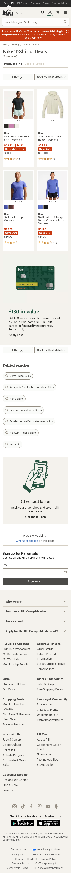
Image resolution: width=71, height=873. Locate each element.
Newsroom (44, 754)
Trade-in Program (13, 724)
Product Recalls (20, 863)
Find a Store (10, 785)
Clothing (15, 44)
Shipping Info (45, 668)
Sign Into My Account (16, 648)
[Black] (6, 126)
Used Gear (9, 719)
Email (5, 564)
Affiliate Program (13, 755)
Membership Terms (17, 867)
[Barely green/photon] (16, 126)
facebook (31, 806)
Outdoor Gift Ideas (15, 684)
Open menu (65, 12)
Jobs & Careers (12, 739)
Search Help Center (15, 779)
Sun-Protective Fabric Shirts (26, 410)
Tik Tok (23, 806)
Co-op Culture (12, 744)
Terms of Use (18, 849)
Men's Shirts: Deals (20, 375)
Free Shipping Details (50, 689)
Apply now (16, 335)
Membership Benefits (16, 664)
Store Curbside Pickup (51, 663)
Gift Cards (9, 689)
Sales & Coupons (48, 684)
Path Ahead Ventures (50, 719)
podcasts (56, 806)
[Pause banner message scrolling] (67, 31)
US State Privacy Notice (46, 854)
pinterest (40, 806)
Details (50, 557)
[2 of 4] (17, 121)
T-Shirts (35, 44)
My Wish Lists (11, 659)
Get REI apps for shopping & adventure (35, 816)
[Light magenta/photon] (11, 126)
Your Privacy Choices (48, 849)
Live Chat (8, 790)
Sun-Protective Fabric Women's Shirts (31, 421)
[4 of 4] (21, 121)
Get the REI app (35, 516)
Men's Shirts (16, 398)
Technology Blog (47, 759)
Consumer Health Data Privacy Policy (35, 858)
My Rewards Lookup (16, 654)
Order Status (45, 648)
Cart (57, 12)
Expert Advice (34, 63)
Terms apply (16, 329)
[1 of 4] (16, 121)
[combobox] (35, 22)
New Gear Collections (16, 714)
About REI (43, 739)
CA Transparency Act (47, 863)
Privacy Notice (19, 854)
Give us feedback (27, 540)
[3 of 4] (19, 121)
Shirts (25, 44)
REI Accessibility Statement (49, 867)
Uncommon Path (47, 714)
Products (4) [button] (13, 63)
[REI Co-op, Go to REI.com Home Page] (7, 12)
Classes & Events (47, 709)
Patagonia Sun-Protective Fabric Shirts (32, 387)
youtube (48, 806)
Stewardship (45, 764)
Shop (19, 13)
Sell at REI (9, 749)
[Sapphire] (6, 207)
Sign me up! (35, 581)
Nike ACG (15, 444)
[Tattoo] (11, 207)
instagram (14, 806)
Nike (5, 44)
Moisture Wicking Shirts (23, 432)
